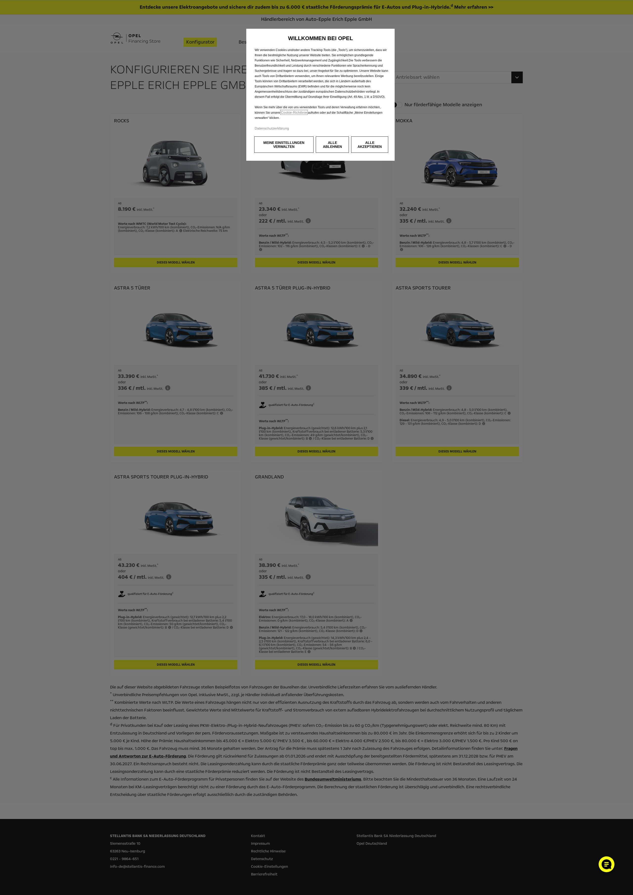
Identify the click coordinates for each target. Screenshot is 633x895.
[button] (284, 144)
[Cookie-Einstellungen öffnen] (606, 864)
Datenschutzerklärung (272, 128)
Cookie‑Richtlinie (294, 112)
